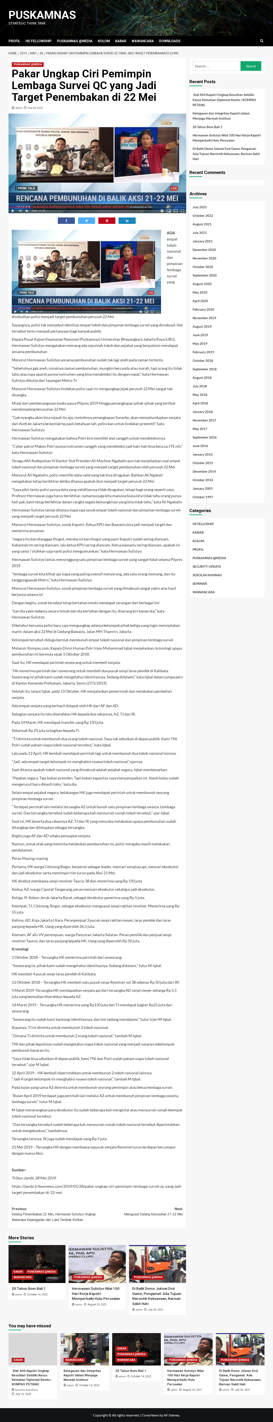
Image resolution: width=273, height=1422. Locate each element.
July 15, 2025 (23, 1394)
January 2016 (203, 454)
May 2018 (200, 395)
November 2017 (204, 420)
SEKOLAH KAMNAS (207, 575)
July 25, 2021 (156, 1309)
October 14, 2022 (37, 1294)
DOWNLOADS (169, 41)
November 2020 (204, 258)
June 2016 (200, 446)
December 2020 (204, 250)
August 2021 (202, 224)
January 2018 (203, 412)
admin (18, 107)
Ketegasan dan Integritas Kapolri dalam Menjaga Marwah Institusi (221, 115)
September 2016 (205, 437)
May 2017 (200, 429)
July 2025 (200, 207)
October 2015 (203, 463)
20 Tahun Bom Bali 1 (29, 1288)
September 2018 (205, 369)
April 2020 (200, 301)
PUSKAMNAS (42, 15)
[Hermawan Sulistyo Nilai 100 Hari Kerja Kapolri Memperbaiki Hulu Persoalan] (97, 1264)
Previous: (54, 1214)
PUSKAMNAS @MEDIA (75, 41)
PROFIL (14, 41)
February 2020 (203, 309)
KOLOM (104, 41)
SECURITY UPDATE (207, 566)
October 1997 (203, 497)
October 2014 (203, 480)
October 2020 (203, 267)
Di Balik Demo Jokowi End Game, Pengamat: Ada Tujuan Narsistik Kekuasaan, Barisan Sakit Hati (226, 154)
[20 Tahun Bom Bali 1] (37, 1264)
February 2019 (203, 352)
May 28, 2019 (35, 107)
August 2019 (202, 326)
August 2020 (202, 284)
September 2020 (205, 275)
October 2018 (203, 360)
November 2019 (204, 318)
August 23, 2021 (97, 1304)
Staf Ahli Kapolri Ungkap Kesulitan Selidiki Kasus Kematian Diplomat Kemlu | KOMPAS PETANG (224, 100)
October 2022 (203, 215)
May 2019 (200, 343)
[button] (261, 41)
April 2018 (200, 403)
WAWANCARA (143, 41)
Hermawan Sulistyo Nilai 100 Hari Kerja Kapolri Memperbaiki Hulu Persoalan (96, 1293)
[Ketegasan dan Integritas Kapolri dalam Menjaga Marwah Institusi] (84, 1349)
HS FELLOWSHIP (39, 41)
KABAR (120, 41)
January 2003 (203, 488)
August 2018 (202, 377)
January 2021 (203, 241)
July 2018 (200, 386)
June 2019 (200, 335)
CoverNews (150, 1415)
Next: (153, 1211)
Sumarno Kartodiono (26, 1390)
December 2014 (204, 471)
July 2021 (200, 233)
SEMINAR (200, 583)
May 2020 (200, 292)
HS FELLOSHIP (203, 524)
